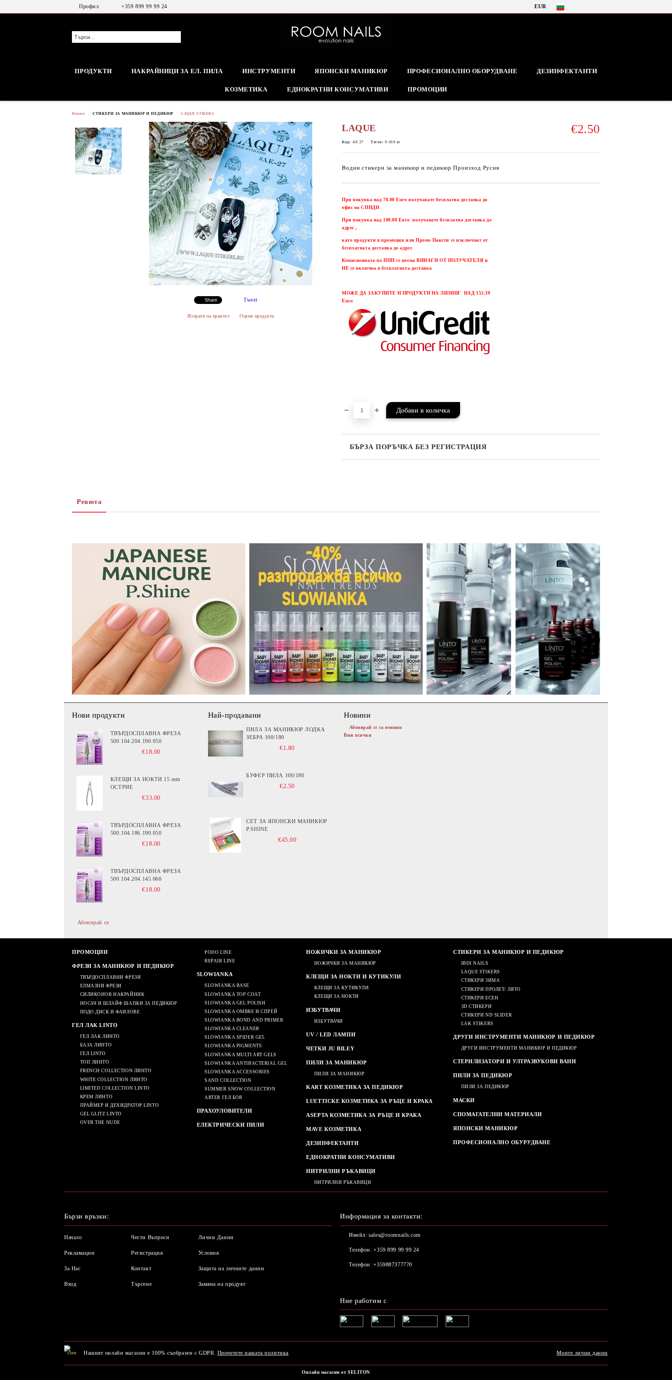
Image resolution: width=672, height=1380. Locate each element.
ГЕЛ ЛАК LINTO (94, 1025)
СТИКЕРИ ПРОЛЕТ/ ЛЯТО (491, 989)
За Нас (72, 1268)
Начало (78, 113)
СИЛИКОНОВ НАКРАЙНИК (112, 994)
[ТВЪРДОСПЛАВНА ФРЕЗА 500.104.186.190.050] (89, 839)
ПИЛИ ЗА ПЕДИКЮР (482, 1075)
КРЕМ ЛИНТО (96, 1096)
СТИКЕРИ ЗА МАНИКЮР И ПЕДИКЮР (133, 113)
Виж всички (358, 735)
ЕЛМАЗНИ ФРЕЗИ (101, 985)
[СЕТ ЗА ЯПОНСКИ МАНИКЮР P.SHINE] (225, 835)
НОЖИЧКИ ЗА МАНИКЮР (343, 952)
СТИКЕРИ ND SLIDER (486, 1015)
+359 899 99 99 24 (144, 6)
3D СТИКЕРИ (476, 1006)
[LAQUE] (230, 283)
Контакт (141, 1268)
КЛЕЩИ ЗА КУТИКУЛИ (341, 987)
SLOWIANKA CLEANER (232, 1028)
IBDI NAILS (474, 963)
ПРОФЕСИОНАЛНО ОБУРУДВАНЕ (501, 1142)
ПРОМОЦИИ (427, 89)
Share (211, 300)
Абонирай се (93, 922)
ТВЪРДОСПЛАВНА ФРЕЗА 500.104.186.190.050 (145, 829)
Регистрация (147, 1253)
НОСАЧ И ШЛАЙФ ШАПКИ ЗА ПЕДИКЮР (128, 1003)
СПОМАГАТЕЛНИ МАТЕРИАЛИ (497, 1114)
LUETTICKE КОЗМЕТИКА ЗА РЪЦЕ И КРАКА (369, 1101)
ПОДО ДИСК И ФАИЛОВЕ (110, 1012)
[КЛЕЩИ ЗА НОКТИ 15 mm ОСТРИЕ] (89, 793)
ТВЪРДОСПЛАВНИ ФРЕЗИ (110, 977)
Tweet (250, 300)
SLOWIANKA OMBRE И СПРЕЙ (241, 1011)
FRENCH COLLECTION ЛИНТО (115, 1070)
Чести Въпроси (150, 1237)
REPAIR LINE (220, 961)
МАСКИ (464, 1100)
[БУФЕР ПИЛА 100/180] (225, 789)
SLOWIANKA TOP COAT (233, 994)
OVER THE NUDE (100, 1122)
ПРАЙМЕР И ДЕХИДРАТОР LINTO (119, 1105)
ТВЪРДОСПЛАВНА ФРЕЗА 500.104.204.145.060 (145, 875)
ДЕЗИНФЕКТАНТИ (567, 71)
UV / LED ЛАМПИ (330, 1035)
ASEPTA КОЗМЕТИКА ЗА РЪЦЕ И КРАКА (363, 1115)
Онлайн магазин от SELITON (336, 1372)
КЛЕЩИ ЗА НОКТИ (336, 996)
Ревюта (89, 502)
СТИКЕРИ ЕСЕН (479, 998)
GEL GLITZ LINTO (101, 1114)
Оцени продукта (257, 316)
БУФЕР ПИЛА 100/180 (275, 775)
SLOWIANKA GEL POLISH (235, 1003)
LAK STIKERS (477, 1023)
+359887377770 (392, 1265)
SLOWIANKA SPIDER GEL (235, 1037)
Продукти (93, 71)
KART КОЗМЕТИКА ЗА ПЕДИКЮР (354, 1087)
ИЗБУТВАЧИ (323, 1010)
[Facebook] (584, 6)
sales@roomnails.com (395, 1235)
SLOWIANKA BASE (227, 985)
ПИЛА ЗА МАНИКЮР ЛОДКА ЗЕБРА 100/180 (285, 733)
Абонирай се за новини (375, 727)
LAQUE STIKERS (197, 113)
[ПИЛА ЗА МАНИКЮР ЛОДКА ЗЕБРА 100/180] (225, 743)
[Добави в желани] (594, 296)
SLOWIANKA (215, 974)
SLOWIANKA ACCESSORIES (237, 1072)
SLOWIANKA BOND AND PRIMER (244, 1020)
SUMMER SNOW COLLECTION (240, 1089)
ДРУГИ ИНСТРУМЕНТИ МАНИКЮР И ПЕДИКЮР (524, 1037)
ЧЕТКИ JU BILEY (330, 1049)
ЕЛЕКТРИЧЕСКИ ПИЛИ (230, 1125)
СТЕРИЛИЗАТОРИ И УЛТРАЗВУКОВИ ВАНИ (514, 1061)
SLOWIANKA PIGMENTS (233, 1045)
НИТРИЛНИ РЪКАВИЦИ (341, 1171)
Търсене (141, 1284)
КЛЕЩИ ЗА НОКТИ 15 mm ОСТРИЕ (145, 783)
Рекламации (79, 1253)
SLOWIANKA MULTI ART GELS (240, 1054)
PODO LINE (218, 952)
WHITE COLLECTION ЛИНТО (113, 1079)
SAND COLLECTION (228, 1080)
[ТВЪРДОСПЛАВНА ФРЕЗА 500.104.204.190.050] (89, 747)
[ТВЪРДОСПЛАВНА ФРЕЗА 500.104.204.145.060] (89, 884)
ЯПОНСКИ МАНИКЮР (351, 71)
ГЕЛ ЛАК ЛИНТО (100, 1036)
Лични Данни (216, 1237)
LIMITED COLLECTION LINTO (115, 1088)
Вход (70, 1284)
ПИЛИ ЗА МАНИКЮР (336, 1063)
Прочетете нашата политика (253, 1353)
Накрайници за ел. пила (177, 71)
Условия (208, 1253)
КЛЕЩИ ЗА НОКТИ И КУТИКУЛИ (353, 977)
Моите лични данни (582, 1353)
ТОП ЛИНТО (94, 1062)
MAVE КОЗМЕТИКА (333, 1129)
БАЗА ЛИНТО (96, 1045)
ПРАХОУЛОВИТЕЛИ (224, 1111)
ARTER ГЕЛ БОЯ (223, 1097)
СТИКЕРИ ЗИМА (480, 980)
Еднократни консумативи (337, 89)
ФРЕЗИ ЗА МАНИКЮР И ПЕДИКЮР (123, 966)
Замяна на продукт (222, 1284)
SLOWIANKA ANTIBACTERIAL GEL (246, 1063)
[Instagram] (596, 6)
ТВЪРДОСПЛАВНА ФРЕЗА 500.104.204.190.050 (145, 737)
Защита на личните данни (231, 1268)
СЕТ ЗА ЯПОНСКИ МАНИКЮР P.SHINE (286, 825)
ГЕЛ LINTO (93, 1053)
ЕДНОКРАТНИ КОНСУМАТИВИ (350, 1157)
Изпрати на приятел (208, 316)
